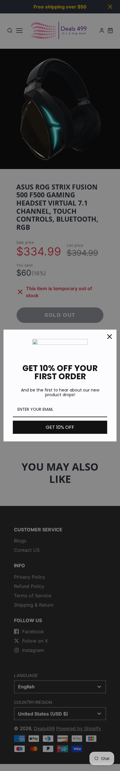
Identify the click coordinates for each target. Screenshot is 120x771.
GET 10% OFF (60, 427)
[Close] (110, 337)
